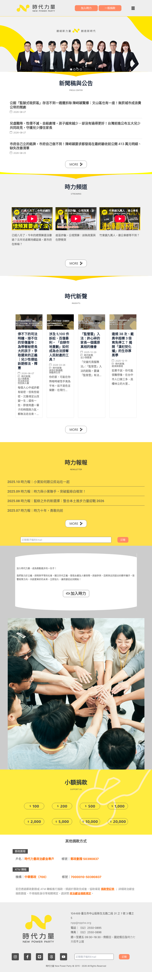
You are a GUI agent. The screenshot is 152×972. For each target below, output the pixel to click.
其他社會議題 (55, 370)
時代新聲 (25, 376)
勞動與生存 (54, 372)
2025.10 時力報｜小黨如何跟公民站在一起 (38, 482)
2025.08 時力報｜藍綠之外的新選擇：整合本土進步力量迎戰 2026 (55, 501)
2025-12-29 (90, 352)
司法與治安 (23, 381)
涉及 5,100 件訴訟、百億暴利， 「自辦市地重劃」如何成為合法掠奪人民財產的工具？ (59, 346)
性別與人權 (23, 383)
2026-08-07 (27, 373)
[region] (76, 44)
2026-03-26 (59, 365)
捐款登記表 (107, 889)
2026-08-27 (19, 112)
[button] (133, 8)
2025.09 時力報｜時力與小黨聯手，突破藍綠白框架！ (46, 491)
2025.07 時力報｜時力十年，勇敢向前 (35, 510)
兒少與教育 (23, 379)
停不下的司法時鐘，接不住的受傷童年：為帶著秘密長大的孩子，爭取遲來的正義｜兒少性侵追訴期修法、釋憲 (27, 351)
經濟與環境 (117, 366)
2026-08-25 (19, 153)
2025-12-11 (121, 361)
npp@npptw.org (81, 922)
